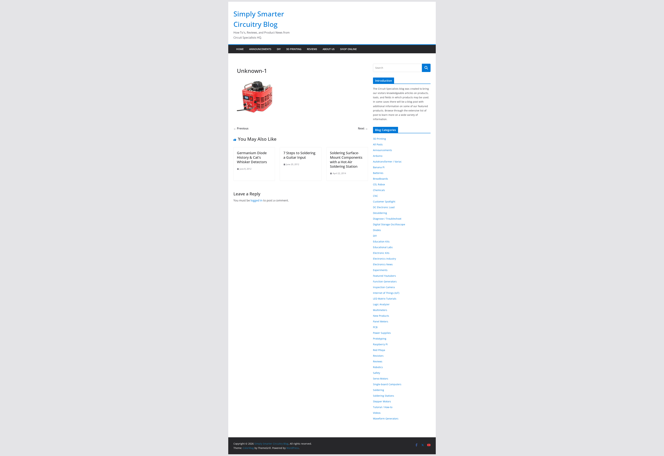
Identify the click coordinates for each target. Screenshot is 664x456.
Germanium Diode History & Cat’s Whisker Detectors (252, 157)
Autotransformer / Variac (387, 161)
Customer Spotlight (384, 201)
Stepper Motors (382, 401)
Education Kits (381, 241)
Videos (377, 412)
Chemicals (379, 190)
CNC (375, 195)
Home (240, 49)
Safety (376, 372)
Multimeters (380, 310)
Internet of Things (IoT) (386, 293)
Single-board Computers (387, 384)
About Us (329, 49)
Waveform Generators (385, 418)
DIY (279, 49)
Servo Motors (380, 378)
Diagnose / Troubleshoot (387, 218)
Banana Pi (379, 167)
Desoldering (380, 213)
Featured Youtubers (384, 275)
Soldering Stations (383, 395)
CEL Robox (379, 184)
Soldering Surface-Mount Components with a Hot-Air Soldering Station (346, 160)
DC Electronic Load (384, 207)
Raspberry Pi (380, 344)
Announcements (260, 49)
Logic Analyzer (381, 304)
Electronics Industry (384, 258)
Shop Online (348, 49)
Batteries (378, 173)
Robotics (378, 367)
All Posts (378, 144)
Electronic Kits (381, 253)
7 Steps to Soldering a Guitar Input (299, 155)
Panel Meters (380, 321)
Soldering (378, 390)
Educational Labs (383, 247)
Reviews (312, 49)
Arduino (377, 155)
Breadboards (380, 178)
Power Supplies (382, 333)
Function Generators (385, 281)
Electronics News (383, 264)
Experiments (380, 270)
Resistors (378, 355)
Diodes (377, 230)
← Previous (240, 128)
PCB (375, 327)
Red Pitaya (379, 350)
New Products (381, 315)
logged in (256, 200)
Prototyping (379, 338)
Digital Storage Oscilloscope (389, 224)
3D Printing (293, 49)
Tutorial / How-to (382, 407)
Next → (363, 128)
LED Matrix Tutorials (384, 298)
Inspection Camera (384, 287)
